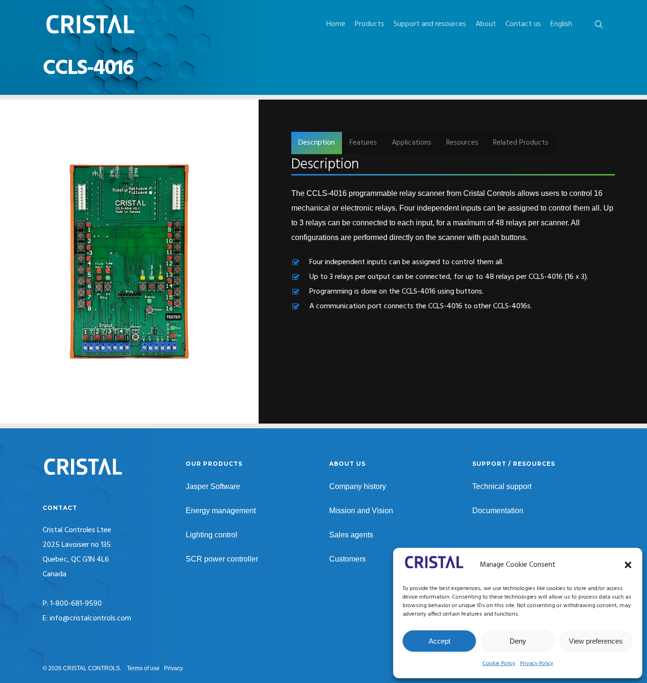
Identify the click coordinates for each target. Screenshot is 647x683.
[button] (628, 565)
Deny (518, 641)
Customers (347, 559)
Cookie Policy (498, 663)
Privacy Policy (536, 663)
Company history (357, 486)
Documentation (497, 511)
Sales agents (351, 535)
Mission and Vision (361, 511)
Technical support (501, 486)
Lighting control (211, 535)
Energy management (221, 511)
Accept (439, 641)
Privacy (173, 668)
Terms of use (143, 668)
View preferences (596, 641)
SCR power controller (222, 559)
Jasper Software (213, 486)
